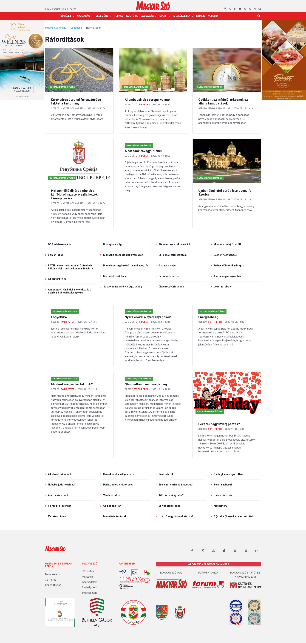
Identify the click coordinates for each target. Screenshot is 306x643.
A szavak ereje (166, 265)
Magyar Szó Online (55, 27)
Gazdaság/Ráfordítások (62, 87)
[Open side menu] (46, 16)
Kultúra (132, 15)
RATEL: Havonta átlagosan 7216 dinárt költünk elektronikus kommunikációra (70, 267)
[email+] (257, 550)
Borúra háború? (223, 484)
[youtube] (240, 9)
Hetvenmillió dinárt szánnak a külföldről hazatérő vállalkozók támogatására (74, 194)
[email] (260, 9)
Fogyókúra (59, 317)
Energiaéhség (208, 317)
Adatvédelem (89, 582)
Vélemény (102, 15)
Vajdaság (83, 15)
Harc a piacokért (223, 495)
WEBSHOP (213, 15)
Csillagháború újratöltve (228, 474)
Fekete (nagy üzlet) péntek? (219, 424)
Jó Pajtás (50, 579)
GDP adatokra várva (60, 244)
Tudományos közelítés (227, 276)
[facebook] (225, 9)
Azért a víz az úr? (58, 495)
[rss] (255, 9)
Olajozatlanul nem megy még (146, 384)
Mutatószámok (57, 516)
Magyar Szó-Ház (171, 572)
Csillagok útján (112, 505)
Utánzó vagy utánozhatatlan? (175, 516)
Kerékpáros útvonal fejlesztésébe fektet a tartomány (76, 101)
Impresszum (89, 592)
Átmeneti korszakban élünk (174, 244)
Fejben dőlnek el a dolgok (229, 265)
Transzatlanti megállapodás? (176, 484)
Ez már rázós (55, 255)
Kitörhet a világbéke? (171, 495)
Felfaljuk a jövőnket (59, 505)
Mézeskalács (52, 574)
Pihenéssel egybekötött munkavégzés (125, 265)
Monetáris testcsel (114, 516)
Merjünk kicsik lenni (115, 276)
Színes (200, 15)
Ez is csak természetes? (172, 255)
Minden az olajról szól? (227, 244)
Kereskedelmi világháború (118, 474)
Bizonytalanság (112, 244)
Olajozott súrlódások (171, 286)
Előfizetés (88, 571)
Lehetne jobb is (223, 286)
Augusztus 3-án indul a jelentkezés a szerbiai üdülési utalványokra (69, 291)
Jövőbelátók (166, 474)
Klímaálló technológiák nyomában (123, 255)
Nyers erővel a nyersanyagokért (148, 317)
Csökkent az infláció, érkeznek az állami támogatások (223, 101)
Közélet (65, 15)
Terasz (118, 15)
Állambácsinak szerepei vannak (148, 99)
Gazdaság (147, 15)
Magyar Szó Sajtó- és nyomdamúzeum (245, 574)
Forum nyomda (208, 572)
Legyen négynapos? (225, 255)
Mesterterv (220, 505)
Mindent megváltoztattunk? (72, 384)
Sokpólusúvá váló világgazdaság (122, 286)
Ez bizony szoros (168, 276)
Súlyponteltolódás (169, 505)
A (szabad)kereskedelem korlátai (233, 516)
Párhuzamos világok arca (118, 484)
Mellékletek (181, 15)
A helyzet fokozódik (60, 474)
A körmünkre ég (57, 279)
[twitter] (230, 9)
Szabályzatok (90, 587)
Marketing (88, 576)
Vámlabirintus (111, 495)
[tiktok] (235, 9)
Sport (163, 15)
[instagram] (245, 9)
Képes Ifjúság (53, 585)
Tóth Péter (141, 104)
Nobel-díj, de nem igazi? (62, 484)
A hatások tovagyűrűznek (144, 151)
